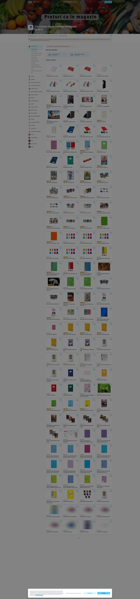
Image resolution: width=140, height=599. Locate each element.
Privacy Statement (39, 595)
